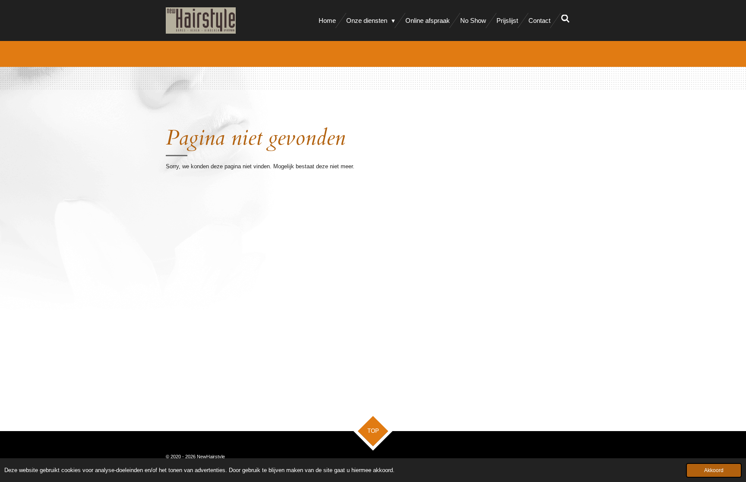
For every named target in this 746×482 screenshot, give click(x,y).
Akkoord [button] (714, 470)
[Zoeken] (565, 19)
